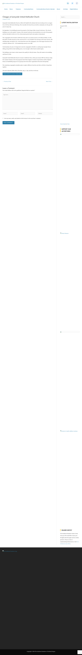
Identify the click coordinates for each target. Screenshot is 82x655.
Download (63, 124)
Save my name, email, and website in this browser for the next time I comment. (22, 118)
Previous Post (7, 81)
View (68, 124)
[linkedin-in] (69, 3)
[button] (13, 9)
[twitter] (73, 3)
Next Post (49, 81)
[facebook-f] (77, 3)
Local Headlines (16, 73)
